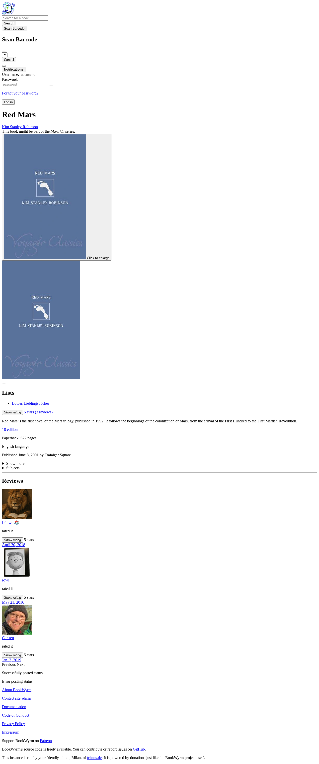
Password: (10, 79)
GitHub (139, 749)
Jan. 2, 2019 (11, 660)
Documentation (14, 707)
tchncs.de (94, 758)
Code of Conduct (15, 715)
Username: (10, 74)
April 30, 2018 (13, 545)
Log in (8, 102)
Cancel (9, 60)
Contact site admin (16, 698)
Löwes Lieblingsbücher (30, 403)
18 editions (10, 429)
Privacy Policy (13, 724)
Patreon (46, 741)
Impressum (10, 732)
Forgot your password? (20, 93)
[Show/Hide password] (51, 85)
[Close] (4, 51)
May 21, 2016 (13, 602)
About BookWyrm (16, 690)
